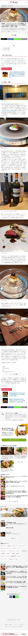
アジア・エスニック (6, 548)
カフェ (15, 548)
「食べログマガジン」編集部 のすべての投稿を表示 (14, 419)
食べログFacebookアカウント (10, 596)
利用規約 (10, 624)
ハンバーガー (22, 545)
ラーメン (4, 545)
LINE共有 (17, 407)
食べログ (18, 619)
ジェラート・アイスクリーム (9, 551)
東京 (9, 31)
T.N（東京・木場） (6, 49)
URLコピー (24, 407)
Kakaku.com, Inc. (9, 626)
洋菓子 (3, 553)
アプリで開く (10, 374)
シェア (10, 407)
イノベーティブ (5, 556)
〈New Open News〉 (7, 48)
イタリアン (15, 31)
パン (19, 551)
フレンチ (15, 545)
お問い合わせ (21, 624)
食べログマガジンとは (11, 619)
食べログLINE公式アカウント (17, 596)
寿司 (14, 553)
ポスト (3, 407)
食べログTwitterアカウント (14, 596)
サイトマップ (15, 624)
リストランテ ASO (15, 162)
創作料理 (14, 556)
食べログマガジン (14, 2)
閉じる (1, 634)
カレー (8, 553)
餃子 (18, 553)
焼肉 (9, 545)
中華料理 (24, 551)
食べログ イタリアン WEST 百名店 (9, 110)
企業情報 (5, 624)
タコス (19, 556)
